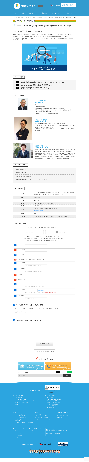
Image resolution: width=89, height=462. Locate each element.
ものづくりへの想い (19, 395)
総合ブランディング (40, 412)
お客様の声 (59, 417)
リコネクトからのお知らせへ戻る (44, 351)
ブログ (31, 432)
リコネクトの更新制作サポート (21, 417)
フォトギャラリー (34, 433)
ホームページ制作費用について (53, 404)
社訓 (15, 405)
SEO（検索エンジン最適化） (53, 400)
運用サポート (32, 13)
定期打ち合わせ (18, 420)
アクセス (16, 437)
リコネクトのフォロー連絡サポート (22, 415)
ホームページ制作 (19, 13)
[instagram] (36, 390)
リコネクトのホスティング (20, 419)
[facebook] (33, 390)
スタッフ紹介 (33, 430)
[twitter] (30, 390)
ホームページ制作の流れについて (54, 405)
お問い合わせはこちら (68, 5)
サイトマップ (46, 455)
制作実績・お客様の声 (63, 412)
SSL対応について (50, 407)
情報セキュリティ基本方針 (56, 455)
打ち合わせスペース (19, 438)
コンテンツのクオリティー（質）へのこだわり (24, 400)
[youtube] (39, 390)
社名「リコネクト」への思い (21, 399)
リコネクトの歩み (18, 433)
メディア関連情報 (18, 435)
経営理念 (16, 404)
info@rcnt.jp (62, 232)
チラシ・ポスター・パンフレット (43, 415)
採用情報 (69, 13)
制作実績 (44, 13)
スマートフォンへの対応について (54, 402)
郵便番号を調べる (41, 290)
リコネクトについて (57, 13)
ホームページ (60, 414)
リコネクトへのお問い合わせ (45, 359)
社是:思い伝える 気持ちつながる (22, 402)
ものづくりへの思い (19, 397)
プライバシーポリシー (37, 455)
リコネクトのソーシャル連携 (42, 417)
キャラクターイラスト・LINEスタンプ (44, 419)
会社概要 (16, 432)
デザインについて (50, 397)
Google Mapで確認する (39, 210)
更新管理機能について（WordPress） (54, 399)
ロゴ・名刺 (38, 414)
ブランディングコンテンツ (62, 415)
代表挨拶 (16, 430)
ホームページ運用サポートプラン (21, 414)
